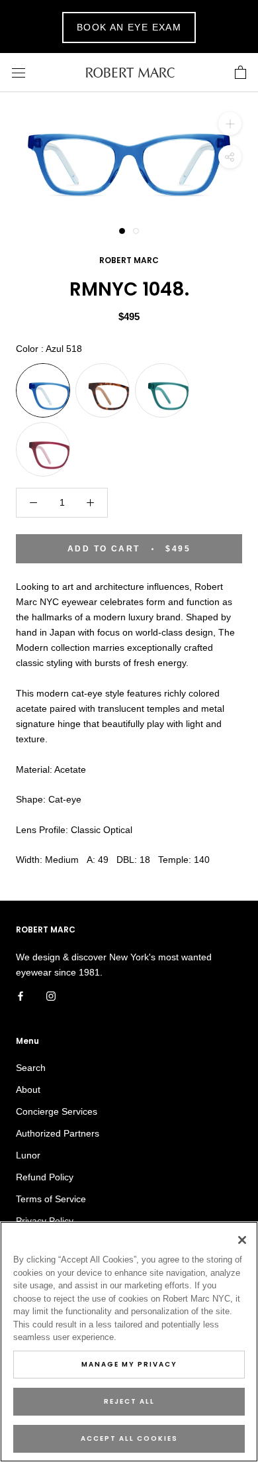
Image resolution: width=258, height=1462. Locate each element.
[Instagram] (51, 995)
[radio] (43, 390)
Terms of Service (51, 1199)
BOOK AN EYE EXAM (129, 27)
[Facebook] (20, 995)
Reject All (129, 1401)
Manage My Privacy (129, 1364)
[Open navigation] (18, 73)
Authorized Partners (57, 1133)
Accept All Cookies (129, 1438)
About (28, 1089)
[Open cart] (240, 73)
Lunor (28, 1155)
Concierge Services (56, 1111)
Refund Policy (44, 1177)
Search (31, 1067)
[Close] (242, 1240)
